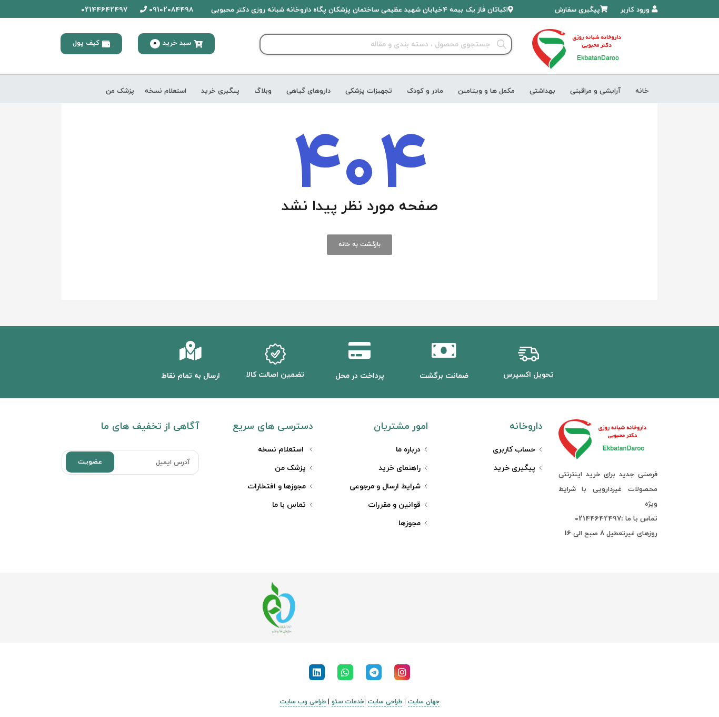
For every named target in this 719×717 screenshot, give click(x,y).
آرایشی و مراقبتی (595, 91)
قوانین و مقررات (394, 505)
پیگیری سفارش (577, 10)
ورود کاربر (636, 10)
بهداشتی (542, 91)
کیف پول (86, 43)
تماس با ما (289, 505)
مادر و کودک (425, 91)
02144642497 (103, 10)
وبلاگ (263, 91)
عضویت (90, 462)
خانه (642, 91)
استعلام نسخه (165, 91)
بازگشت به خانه (359, 244)
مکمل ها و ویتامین (486, 91)
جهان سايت (424, 702)
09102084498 (170, 10)
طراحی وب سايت (303, 702)
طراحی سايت (385, 702)
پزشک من (120, 91)
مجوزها (409, 523)
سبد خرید (172, 43)
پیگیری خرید (220, 91)
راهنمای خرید (399, 468)
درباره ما (408, 450)
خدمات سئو (348, 702)
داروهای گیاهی (308, 91)
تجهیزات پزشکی (368, 91)
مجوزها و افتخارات (276, 487)
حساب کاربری (514, 450)
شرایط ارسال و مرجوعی (385, 487)
